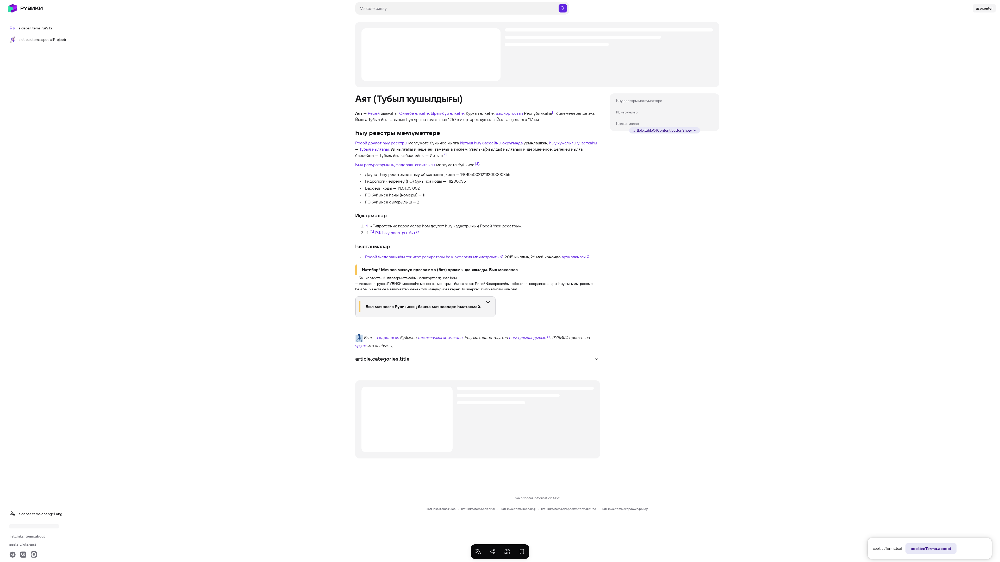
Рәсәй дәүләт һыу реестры (381, 142)
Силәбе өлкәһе (414, 113)
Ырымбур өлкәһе (447, 113)
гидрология (388, 337)
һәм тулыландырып (527, 337)
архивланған (574, 256)
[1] (553, 112)
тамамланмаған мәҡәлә (440, 337)
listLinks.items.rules (441, 509)
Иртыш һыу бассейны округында (491, 142)
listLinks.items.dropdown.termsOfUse (568, 509)
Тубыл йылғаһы (374, 149)
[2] (445, 154)
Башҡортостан (509, 113)
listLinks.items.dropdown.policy (625, 509)
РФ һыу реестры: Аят (395, 232)
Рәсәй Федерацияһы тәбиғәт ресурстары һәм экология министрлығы (432, 256)
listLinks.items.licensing (518, 509)
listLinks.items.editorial (478, 509)
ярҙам (360, 345)
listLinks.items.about (27, 536)
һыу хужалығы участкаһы (573, 142)
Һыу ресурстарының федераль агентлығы (395, 164)
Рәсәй (374, 113)
